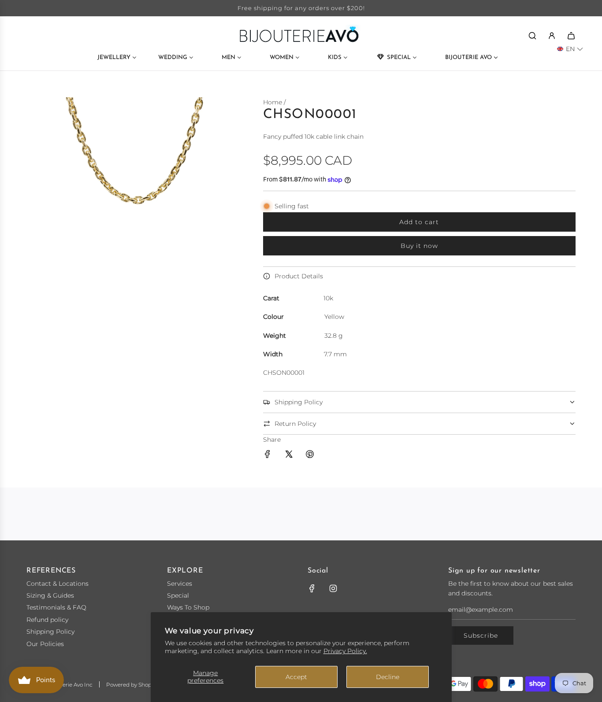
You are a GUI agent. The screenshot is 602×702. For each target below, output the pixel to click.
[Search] (532, 35)
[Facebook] (312, 588)
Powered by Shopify (131, 684)
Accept (296, 677)
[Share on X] (288, 455)
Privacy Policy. (345, 651)
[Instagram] (333, 588)
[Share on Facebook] (267, 455)
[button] (570, 49)
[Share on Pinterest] (310, 455)
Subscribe (481, 635)
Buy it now (419, 246)
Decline (387, 677)
